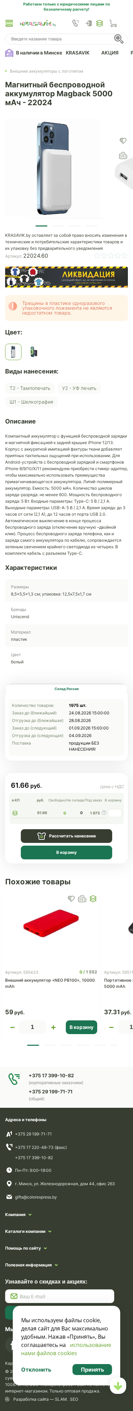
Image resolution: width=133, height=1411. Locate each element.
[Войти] (90, 23)
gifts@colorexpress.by (36, 1197)
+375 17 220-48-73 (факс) (41, 1147)
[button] (9, 23)
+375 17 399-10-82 (34, 1157)
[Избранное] (99, 23)
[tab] (66, 688)
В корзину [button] (81, 1027)
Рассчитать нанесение (72, 835)
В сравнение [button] (82, 899)
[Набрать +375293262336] (76, 23)
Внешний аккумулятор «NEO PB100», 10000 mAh (50, 983)
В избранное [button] (71, 899)
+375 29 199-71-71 (33, 1134)
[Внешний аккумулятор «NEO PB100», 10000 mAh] (51, 924)
